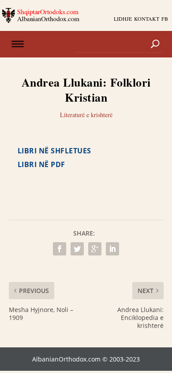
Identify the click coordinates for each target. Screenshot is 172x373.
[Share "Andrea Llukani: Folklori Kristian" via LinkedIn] (112, 249)
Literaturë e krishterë (86, 114)
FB (164, 18)
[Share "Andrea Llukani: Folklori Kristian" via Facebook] (59, 249)
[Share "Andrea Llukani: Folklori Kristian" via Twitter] (77, 249)
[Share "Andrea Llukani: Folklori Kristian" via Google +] (95, 249)
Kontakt (146, 18)
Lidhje (123, 18)
